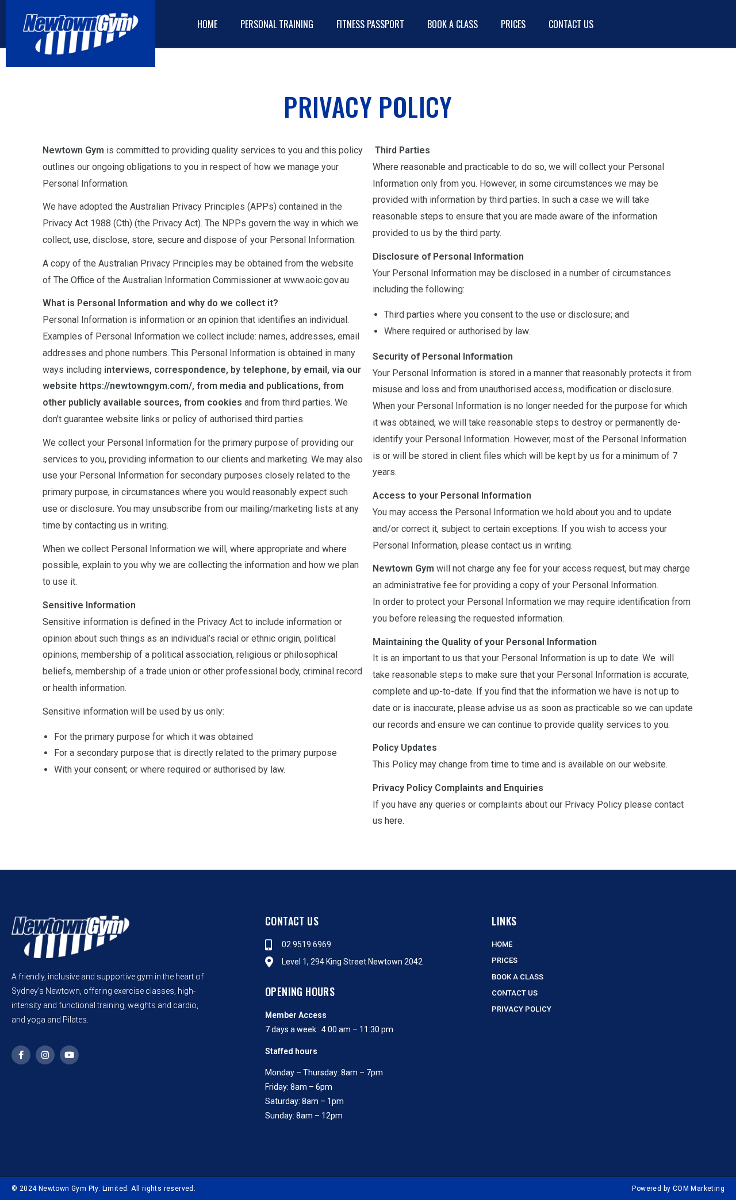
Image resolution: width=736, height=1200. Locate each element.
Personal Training (276, 24)
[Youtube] (69, 1054)
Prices (513, 24)
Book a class (452, 24)
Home (207, 24)
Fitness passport (370, 24)
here (393, 820)
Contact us (571, 24)
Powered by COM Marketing (678, 1188)
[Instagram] (45, 1054)
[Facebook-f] (21, 1054)
